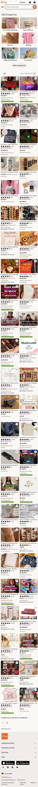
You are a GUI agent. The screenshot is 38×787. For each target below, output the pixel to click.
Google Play (22, 763)
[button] (7, 774)
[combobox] (18, 7)
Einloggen (23, 2)
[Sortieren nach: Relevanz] (34, 73)
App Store (8, 763)
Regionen (33, 782)
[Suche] (34, 7)
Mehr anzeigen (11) (19, 65)
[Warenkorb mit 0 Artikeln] (34, 2)
